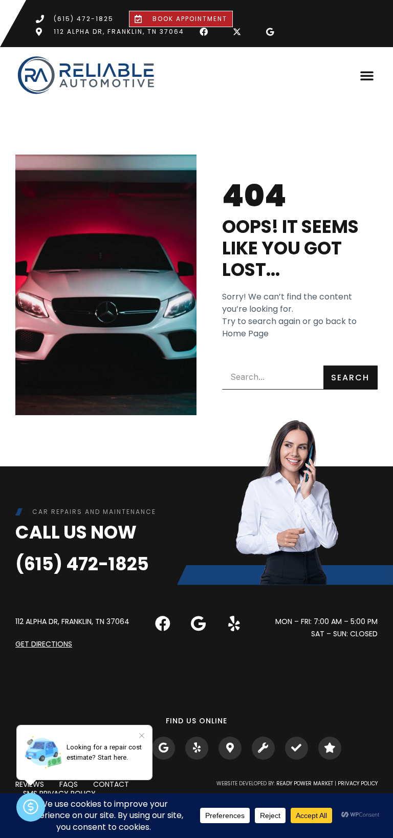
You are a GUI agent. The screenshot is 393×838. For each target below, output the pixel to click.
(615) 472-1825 (82, 563)
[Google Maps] (163, 748)
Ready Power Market (304, 783)
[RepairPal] (263, 748)
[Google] (198, 623)
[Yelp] (234, 623)
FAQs (68, 784)
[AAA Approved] (296, 748)
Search (350, 377)
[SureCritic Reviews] (329, 748)
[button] (367, 75)
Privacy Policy (358, 783)
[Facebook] (162, 623)
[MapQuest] (230, 748)
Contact (111, 784)
